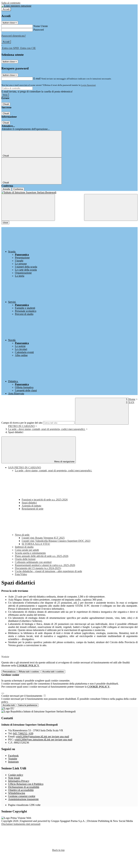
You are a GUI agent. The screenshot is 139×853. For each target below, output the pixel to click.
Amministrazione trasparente (23, 799)
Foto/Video (21, 574)
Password (38, 29)
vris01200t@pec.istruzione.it (43, 739)
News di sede (22, 534)
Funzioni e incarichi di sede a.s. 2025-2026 (45, 499)
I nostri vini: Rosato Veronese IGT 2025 (43, 537)
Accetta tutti (53, 671)
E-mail (37, 78)
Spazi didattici (29, 502)
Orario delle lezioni (25, 559)
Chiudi (6, 104)
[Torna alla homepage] (69, 192)
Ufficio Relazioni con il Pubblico (25, 784)
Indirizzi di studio (24, 546)
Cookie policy (15, 774)
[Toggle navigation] (28, 207)
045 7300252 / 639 (23, 733)
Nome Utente (40, 26)
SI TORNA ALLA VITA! (36, 543)
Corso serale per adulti (27, 550)
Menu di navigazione (64, 461)
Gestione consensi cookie (21, 796)
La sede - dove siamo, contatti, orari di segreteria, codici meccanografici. (46, 429)
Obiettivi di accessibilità (21, 790)
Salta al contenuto (10, 2)
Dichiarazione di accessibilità (23, 787)
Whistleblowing (16, 793)
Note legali (14, 777)
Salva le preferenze (27, 705)
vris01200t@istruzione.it (42, 736)
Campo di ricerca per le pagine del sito (21, 422)
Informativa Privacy (18, 780)
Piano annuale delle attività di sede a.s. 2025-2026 (41, 556)
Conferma (18, 189)
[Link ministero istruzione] (16, 5)
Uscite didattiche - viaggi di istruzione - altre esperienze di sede (48, 571)
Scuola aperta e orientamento (30, 553)
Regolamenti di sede (32, 508)
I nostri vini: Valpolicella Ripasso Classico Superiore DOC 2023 (56, 540)
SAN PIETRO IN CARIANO (24, 467)
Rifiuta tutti (29, 671)
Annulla (6, 189)
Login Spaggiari (88, 85)
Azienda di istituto (31, 505)
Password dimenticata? (13, 35)
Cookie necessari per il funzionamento (22, 695)
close (5, 222)
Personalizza (9, 671)
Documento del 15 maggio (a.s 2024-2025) (38, 568)
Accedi (6, 9)
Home (132, 399)
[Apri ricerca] (111, 207)
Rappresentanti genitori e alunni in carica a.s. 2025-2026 (45, 565)
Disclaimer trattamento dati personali (20, 824)
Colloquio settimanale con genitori (33, 562)
